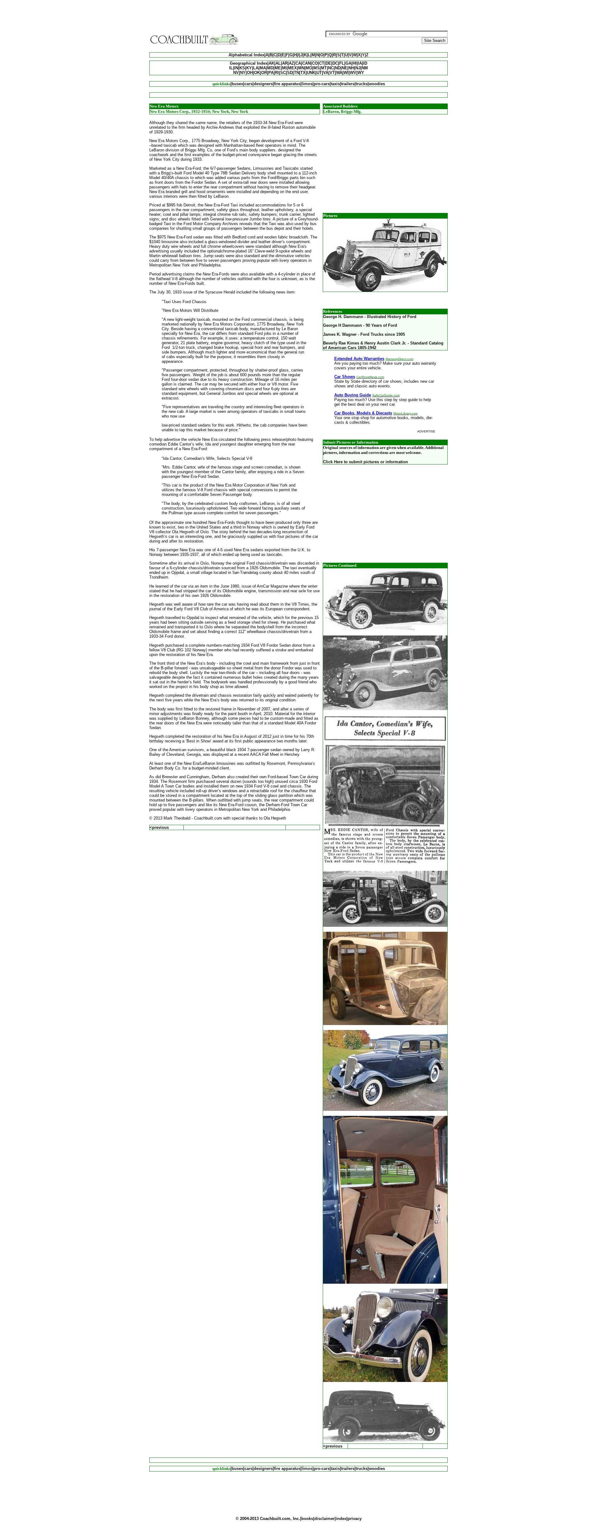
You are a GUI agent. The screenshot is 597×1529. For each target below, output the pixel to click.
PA (271, 72)
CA (298, 63)
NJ (357, 68)
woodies (377, 83)
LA (255, 68)
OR (264, 72)
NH (351, 68)
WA (339, 72)
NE (344, 68)
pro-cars (322, 83)
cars (248, 83)
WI (346, 72)
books (307, 1518)
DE (328, 63)
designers (263, 83)
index (341, 1518)
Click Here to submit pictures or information (365, 462)
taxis (335, 83)
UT (319, 72)
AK (271, 63)
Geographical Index (248, 63)
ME (278, 68)
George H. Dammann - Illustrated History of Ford (369, 316)
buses (237, 83)
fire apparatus (287, 83)
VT (332, 72)
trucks (362, 83)
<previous (159, 827)
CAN (306, 63)
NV (236, 72)
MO (309, 68)
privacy (355, 1518)
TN (296, 72)
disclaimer (324, 1518)
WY (361, 72)
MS (316, 68)
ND (337, 68)
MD (270, 68)
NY (243, 72)
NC (331, 68)
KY (249, 68)
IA (360, 63)
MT (324, 68)
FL (341, 63)
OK (257, 72)
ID (365, 63)
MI (284, 68)
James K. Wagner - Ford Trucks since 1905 (364, 334)
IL (231, 68)
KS (242, 68)
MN (301, 68)
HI (355, 63)
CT (321, 63)
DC (335, 63)
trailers (347, 83)
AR (285, 63)
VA (325, 72)
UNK (311, 72)
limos (307, 83)
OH (250, 72)
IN (236, 68)
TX (303, 72)
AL (278, 63)
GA (348, 63)
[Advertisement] (298, 16)
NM (365, 68)
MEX (292, 68)
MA (263, 68)
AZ (291, 63)
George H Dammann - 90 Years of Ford (360, 325)
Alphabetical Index (246, 55)
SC (283, 72)
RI (277, 72)
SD (290, 72)
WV (353, 72)
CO (315, 63)
